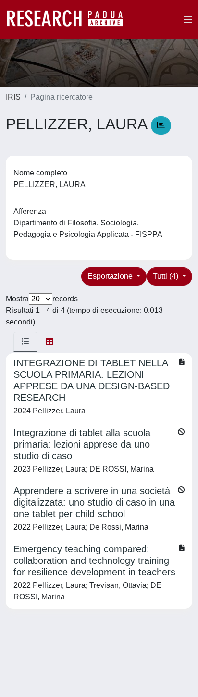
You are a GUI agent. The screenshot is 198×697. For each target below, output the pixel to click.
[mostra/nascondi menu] (188, 20)
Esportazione (111, 276)
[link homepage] (70, 20)
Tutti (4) (166, 276)
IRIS (13, 97)
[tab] (25, 342)
